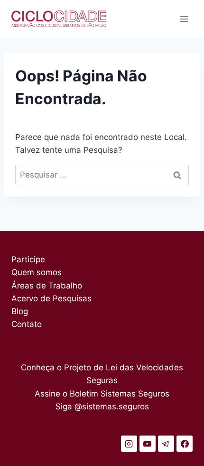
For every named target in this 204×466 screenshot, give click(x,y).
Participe (28, 259)
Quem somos (36, 272)
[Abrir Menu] (184, 18)
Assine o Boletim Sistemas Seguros (102, 393)
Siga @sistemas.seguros (102, 406)
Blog (19, 311)
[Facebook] (184, 444)
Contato (26, 324)
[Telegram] (166, 444)
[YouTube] (147, 444)
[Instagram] (129, 444)
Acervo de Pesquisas (51, 298)
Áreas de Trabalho (46, 285)
